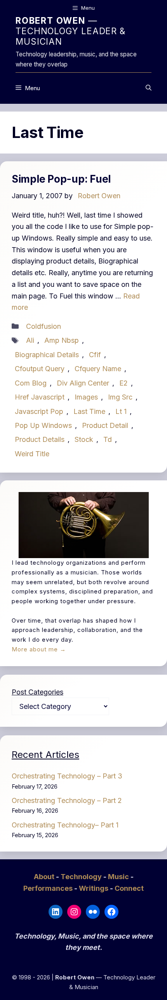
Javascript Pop (39, 411)
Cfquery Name (98, 369)
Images (86, 397)
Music (119, 877)
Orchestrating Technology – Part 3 (67, 776)
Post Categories (37, 692)
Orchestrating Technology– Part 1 (65, 825)
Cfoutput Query (39, 369)
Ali (30, 340)
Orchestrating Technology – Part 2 (67, 800)
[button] (148, 88)
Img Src (120, 397)
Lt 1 (121, 411)
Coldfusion (43, 326)
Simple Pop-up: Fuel (61, 179)
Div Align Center (83, 383)
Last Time (89, 411)
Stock (84, 439)
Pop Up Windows (43, 425)
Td (107, 439)
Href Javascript (39, 397)
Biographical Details (47, 355)
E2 (123, 383)
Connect (129, 888)
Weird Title (32, 454)
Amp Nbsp (61, 340)
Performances (48, 888)
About (45, 877)
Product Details (39, 439)
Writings (94, 888)
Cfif (95, 355)
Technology (82, 877)
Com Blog (31, 383)
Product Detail (105, 425)
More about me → (39, 649)
